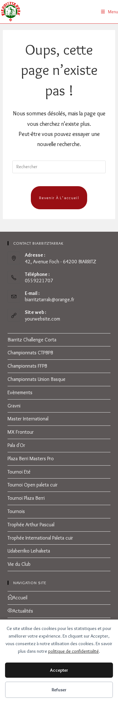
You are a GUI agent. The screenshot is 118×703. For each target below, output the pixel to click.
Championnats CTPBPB (30, 353)
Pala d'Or (16, 445)
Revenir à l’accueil (59, 197)
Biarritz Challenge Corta (32, 340)
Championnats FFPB (27, 366)
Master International (28, 419)
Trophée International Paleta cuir (40, 538)
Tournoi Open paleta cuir (33, 485)
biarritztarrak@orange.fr (49, 299)
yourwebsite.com (42, 319)
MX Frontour (21, 432)
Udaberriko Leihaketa (29, 551)
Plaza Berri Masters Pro (31, 458)
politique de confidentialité (73, 651)
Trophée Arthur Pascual (31, 525)
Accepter (59, 670)
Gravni (14, 406)
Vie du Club (19, 564)
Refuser (59, 690)
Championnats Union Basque (36, 379)
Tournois (16, 511)
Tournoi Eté (19, 472)
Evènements (20, 392)
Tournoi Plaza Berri (26, 498)
